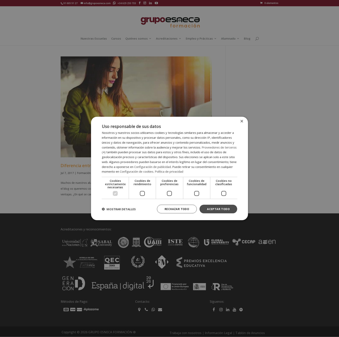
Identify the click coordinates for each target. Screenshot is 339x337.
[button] (119, 209)
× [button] (241, 121)
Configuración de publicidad (152, 166)
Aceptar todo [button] (218, 209)
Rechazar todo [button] (177, 209)
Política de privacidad (169, 171)
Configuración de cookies (136, 171)
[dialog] (169, 168)
